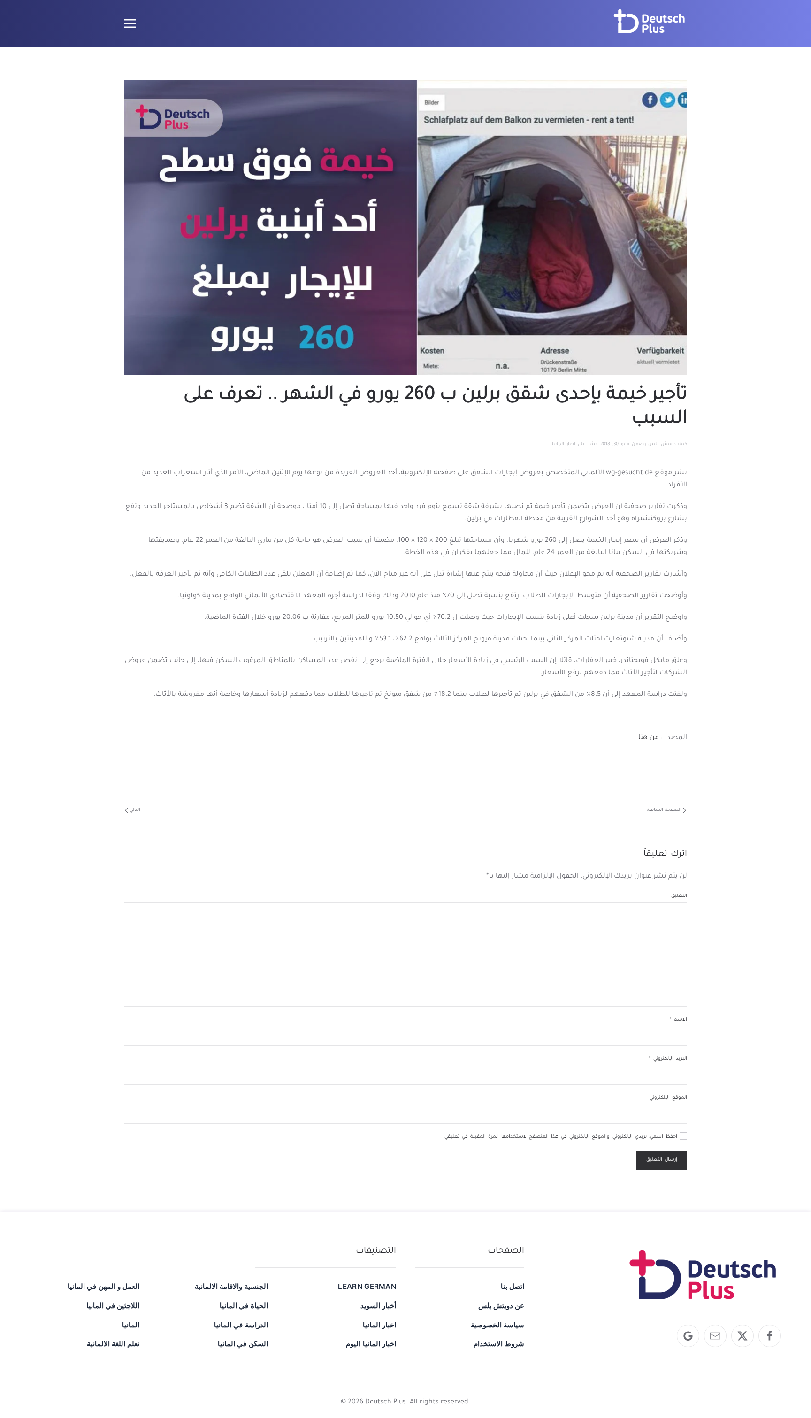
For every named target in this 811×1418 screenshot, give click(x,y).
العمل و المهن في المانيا (103, 1286)
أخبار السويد (378, 1305)
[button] (130, 23)
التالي (135, 810)
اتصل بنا (512, 1286)
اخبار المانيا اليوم (371, 1343)
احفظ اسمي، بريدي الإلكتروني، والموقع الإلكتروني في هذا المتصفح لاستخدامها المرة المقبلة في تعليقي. (561, 1137)
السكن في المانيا (243, 1343)
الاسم (678, 1020)
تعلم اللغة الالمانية (113, 1343)
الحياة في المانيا (244, 1305)
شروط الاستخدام (499, 1343)
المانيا (130, 1324)
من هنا (648, 738)
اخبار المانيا (563, 444)
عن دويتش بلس (501, 1305)
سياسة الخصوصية (497, 1324)
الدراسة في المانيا (241, 1324)
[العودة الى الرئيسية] (649, 23)
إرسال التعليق (661, 1160)
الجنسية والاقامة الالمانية (231, 1286)
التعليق (679, 896)
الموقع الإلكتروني (668, 1098)
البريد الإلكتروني (668, 1059)
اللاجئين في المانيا (112, 1305)
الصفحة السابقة (664, 810)
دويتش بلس (662, 444)
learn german (367, 1286)
